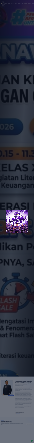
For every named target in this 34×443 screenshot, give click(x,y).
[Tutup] (27, 211)
